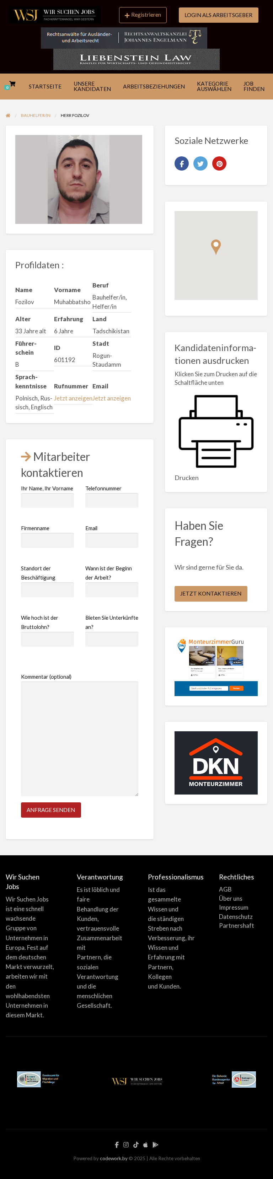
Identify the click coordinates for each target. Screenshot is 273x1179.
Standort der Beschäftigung (38, 573)
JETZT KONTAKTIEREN (210, 593)
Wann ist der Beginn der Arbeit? (108, 573)
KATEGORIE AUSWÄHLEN (214, 86)
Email (91, 528)
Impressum (233, 907)
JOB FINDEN (253, 86)
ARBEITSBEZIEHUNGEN (154, 86)
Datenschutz (236, 917)
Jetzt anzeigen (73, 398)
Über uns (230, 898)
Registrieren (146, 14)
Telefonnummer (103, 488)
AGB (225, 889)
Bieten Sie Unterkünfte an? (111, 622)
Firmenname (35, 528)
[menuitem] (143, 15)
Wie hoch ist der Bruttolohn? (39, 622)
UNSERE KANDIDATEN (92, 86)
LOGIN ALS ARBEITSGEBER (218, 15)
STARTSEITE (45, 86)
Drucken (187, 477)
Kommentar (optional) (46, 676)
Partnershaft (236, 925)
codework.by (114, 1158)
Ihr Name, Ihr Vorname (47, 488)
